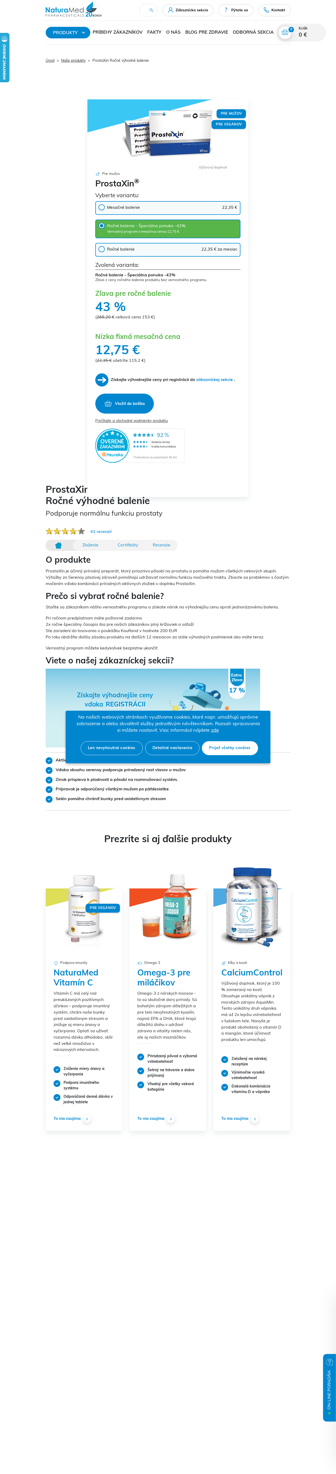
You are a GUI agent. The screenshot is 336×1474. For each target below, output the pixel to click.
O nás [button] (173, 32)
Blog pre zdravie (206, 32)
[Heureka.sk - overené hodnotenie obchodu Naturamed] (140, 446)
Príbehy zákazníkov (118, 32)
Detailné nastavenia (172, 748)
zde (215, 730)
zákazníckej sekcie (214, 380)
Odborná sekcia (253, 32)
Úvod (50, 61)
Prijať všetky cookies (230, 748)
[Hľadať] (151, 10)
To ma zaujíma (67, 1119)
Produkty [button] (65, 33)
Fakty (154, 32)
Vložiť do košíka (129, 404)
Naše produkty (73, 61)
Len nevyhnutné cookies (111, 748)
